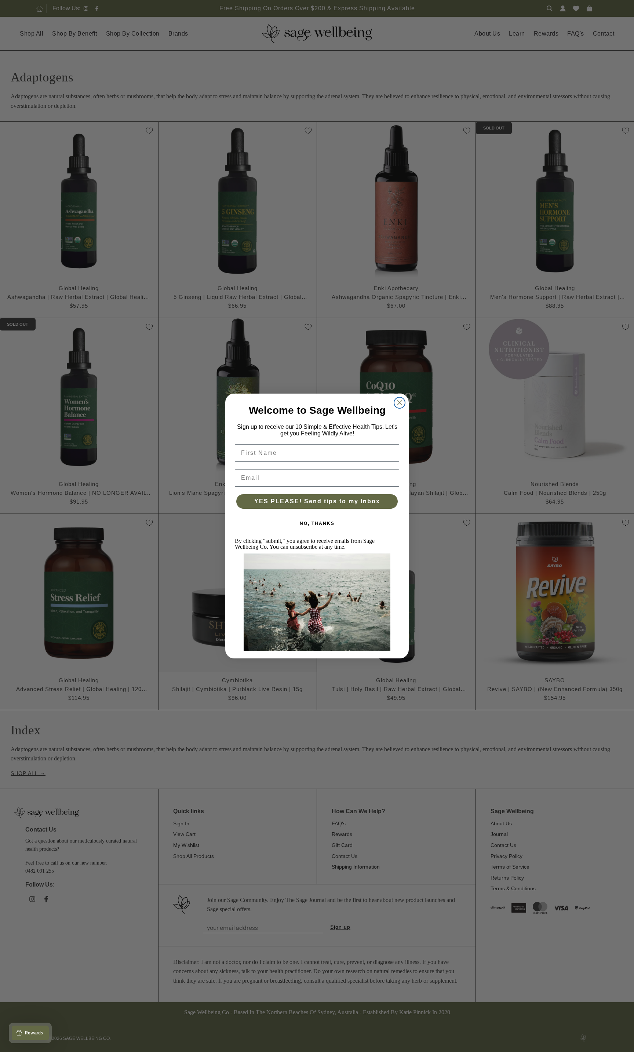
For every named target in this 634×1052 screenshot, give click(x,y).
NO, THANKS (317, 523)
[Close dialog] (399, 402)
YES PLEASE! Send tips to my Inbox (317, 501)
